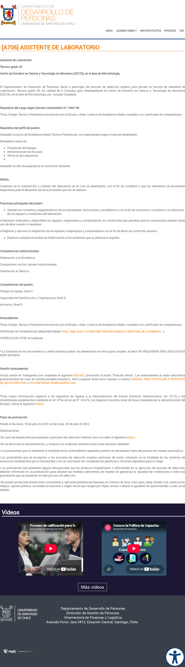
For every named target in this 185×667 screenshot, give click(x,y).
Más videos (92, 587)
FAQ (181, 30)
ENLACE (79, 375)
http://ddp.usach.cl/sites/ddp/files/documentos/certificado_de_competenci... (113, 331)
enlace (130, 437)
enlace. (39, 404)
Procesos (170, 30)
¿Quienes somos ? (126, 30)
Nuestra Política (150, 30)
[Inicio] (92, 15)
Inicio (109, 30)
